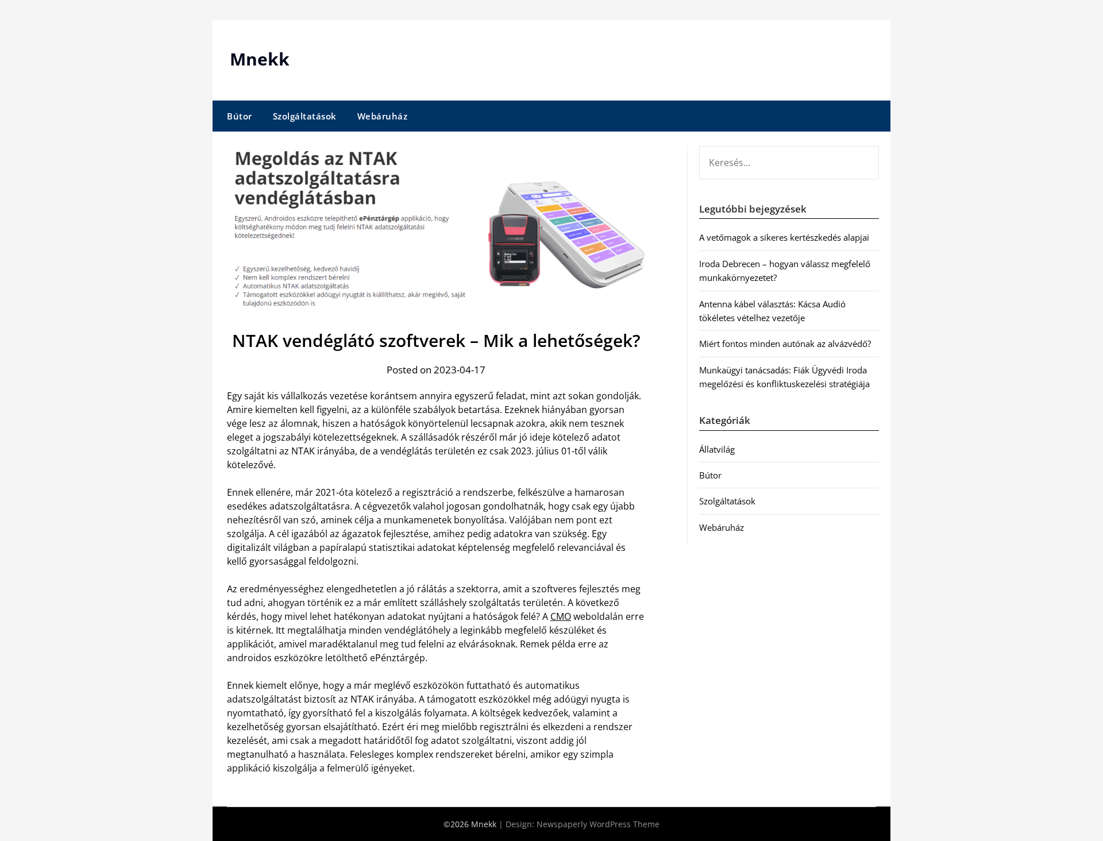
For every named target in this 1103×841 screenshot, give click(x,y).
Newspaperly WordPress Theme (598, 824)
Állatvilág (717, 449)
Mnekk (260, 59)
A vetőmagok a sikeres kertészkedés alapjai (784, 237)
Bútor (239, 116)
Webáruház (382, 116)
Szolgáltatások (305, 116)
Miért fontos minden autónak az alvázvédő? (785, 343)
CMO (560, 616)
